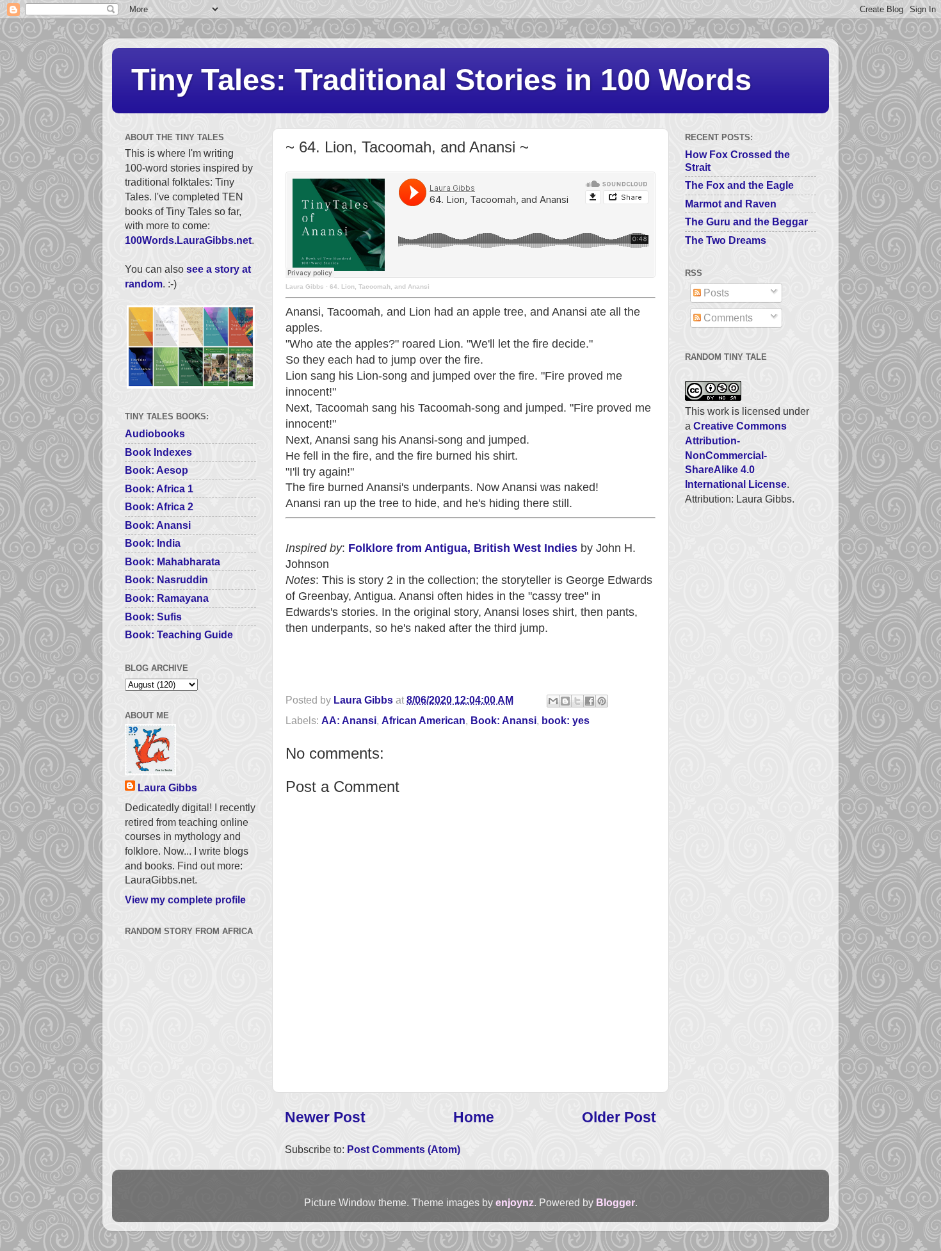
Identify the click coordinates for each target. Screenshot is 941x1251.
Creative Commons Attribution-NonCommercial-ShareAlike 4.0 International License (736, 455)
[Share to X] (577, 701)
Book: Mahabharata (172, 561)
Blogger (615, 1202)
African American (423, 720)
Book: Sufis (153, 616)
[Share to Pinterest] (601, 701)
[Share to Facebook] (589, 701)
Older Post (619, 1117)
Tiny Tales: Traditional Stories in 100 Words (441, 80)
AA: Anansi (348, 720)
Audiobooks (155, 433)
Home (473, 1117)
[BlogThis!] (565, 701)
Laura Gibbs (305, 286)
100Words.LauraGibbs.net (188, 240)
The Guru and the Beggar (746, 221)
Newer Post (325, 1117)
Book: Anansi (503, 720)
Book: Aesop (156, 470)
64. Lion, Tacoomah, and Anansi (380, 286)
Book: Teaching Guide (179, 634)
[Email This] (553, 701)
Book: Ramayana (167, 598)
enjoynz (514, 1202)
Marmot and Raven (730, 203)
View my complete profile (185, 899)
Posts (715, 292)
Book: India (153, 543)
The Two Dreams (725, 240)
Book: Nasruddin (166, 579)
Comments (727, 317)
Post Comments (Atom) (403, 1149)
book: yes (566, 720)
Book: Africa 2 (159, 506)
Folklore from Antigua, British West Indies (462, 548)
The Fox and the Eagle (739, 185)
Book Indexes (158, 452)
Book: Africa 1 (159, 488)
